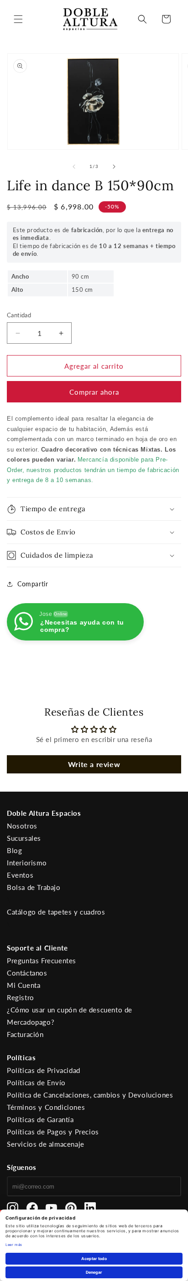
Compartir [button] (32, 584)
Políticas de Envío (36, 1082)
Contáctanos (27, 973)
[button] (18, 19)
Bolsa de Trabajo (34, 887)
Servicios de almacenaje (45, 1144)
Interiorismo (27, 863)
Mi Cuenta (23, 985)
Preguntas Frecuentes (41, 960)
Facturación (25, 1034)
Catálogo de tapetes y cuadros (56, 912)
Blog (14, 850)
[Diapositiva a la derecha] (114, 167)
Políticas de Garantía (40, 1119)
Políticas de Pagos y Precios (53, 1132)
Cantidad (19, 315)
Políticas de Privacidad (43, 1070)
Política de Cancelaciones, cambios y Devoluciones (90, 1095)
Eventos (20, 875)
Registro (20, 997)
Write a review (94, 764)
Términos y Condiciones (46, 1107)
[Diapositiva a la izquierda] (74, 167)
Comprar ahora (94, 392)
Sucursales (24, 838)
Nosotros (22, 826)
